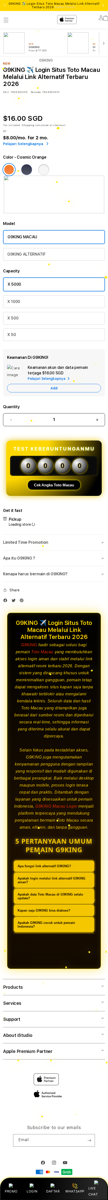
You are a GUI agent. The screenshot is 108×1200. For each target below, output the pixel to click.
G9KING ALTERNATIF (26, 254)
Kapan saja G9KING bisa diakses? (44, 910)
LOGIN (32, 1191)
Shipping (28, 125)
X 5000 (14, 284)
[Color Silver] (43, 169)
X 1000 (13, 301)
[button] (54, 542)
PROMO (11, 1191)
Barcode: (36, 91)
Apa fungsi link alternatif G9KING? (44, 866)
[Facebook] (6, 601)
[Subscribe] (89, 1140)
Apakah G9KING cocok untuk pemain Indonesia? (46, 924)
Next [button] (103, 5)
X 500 (12, 318)
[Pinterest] (22, 601)
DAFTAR (53, 1191)
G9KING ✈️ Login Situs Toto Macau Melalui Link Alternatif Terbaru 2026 (54, 5)
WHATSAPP (75, 1191)
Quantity (11, 406)
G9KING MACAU (22, 237)
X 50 (11, 334)
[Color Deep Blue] (26, 169)
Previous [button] (4, 5)
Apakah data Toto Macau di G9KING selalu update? (50, 896)
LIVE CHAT (93, 1191)
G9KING (29, 645)
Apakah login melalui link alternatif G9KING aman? (51, 880)
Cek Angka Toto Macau (54, 485)
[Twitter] (14, 601)
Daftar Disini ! (65, 7)
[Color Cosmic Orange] (9, 170)
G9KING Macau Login (56, 806)
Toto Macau (42, 652)
